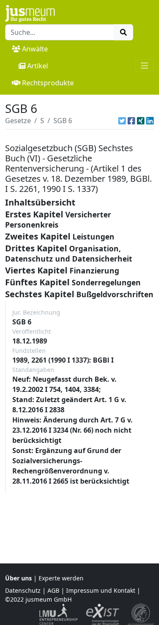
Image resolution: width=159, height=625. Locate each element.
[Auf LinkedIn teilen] (150, 120)
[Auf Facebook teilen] (131, 120)
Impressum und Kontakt (100, 590)
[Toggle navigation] (144, 65)
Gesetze (18, 120)
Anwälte (35, 48)
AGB (53, 590)
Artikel (37, 65)
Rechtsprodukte (48, 82)
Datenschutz (23, 590)
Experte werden (61, 578)
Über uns (18, 578)
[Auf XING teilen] (141, 120)
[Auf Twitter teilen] (122, 120)
